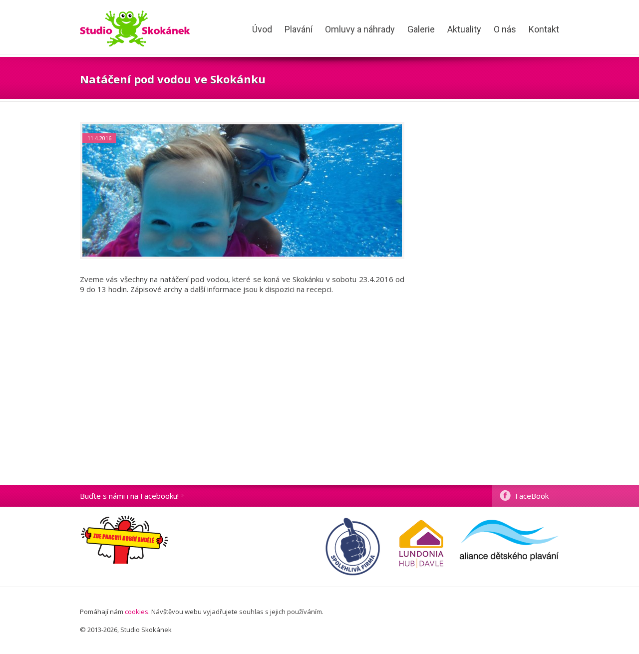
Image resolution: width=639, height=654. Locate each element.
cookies (136, 611)
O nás (505, 29)
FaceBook (532, 496)
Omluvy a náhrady (360, 29)
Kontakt (544, 29)
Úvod (262, 29)
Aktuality (464, 29)
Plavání (299, 29)
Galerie (421, 29)
